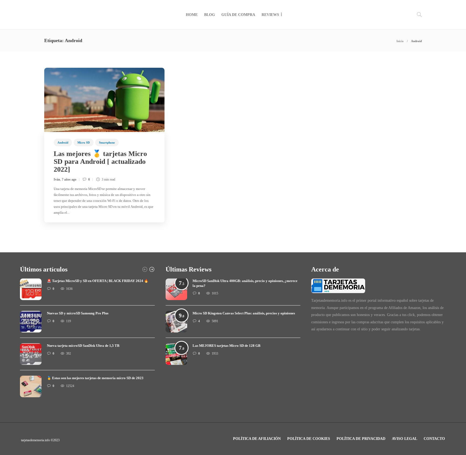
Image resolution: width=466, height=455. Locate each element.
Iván (57, 179)
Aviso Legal (404, 439)
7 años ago (69, 179)
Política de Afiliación (257, 439)
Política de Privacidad (361, 439)
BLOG (209, 15)
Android (62, 142)
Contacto (434, 439)
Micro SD (83, 142)
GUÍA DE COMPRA (238, 15)
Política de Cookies (308, 439)
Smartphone (107, 142)
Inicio (400, 41)
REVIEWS (270, 15)
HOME (192, 15)
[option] (87, 341)
